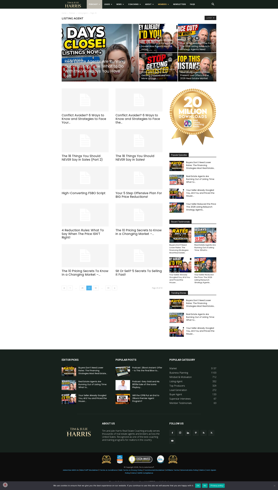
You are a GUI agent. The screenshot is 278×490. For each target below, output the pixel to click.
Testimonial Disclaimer (154, 470)
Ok (198, 485)
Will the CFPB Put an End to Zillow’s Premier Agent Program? (145, 398)
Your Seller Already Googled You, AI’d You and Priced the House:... (200, 193)
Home (64, 13)
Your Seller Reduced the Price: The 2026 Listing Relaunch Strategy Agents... (201, 207)
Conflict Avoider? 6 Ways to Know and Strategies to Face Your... (84, 119)
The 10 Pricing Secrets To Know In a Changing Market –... (85, 273)
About (148, 4)
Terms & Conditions (108, 470)
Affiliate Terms (172, 470)
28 (82, 288)
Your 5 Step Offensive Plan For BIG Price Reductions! (139, 195)
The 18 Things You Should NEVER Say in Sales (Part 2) (82, 158)
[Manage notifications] (5, 484)
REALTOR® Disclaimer (89, 470)
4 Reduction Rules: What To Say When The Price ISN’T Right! (83, 234)
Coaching (133, 4)
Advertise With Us (71, 470)
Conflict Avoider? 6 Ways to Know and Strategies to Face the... (138, 119)
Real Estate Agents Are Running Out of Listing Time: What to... (200, 179)
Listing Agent (83, 13)
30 (96, 288)
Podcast (93, 4)
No (205, 485)
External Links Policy (189, 470)
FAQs (192, 4)
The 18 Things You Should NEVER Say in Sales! (135, 158)
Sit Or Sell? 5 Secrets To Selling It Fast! (139, 273)
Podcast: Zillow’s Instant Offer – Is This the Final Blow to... (147, 369)
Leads (107, 4)
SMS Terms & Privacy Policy (131, 470)
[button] (212, 4)
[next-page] (114, 288)
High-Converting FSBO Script (83, 193)
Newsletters (179, 4)
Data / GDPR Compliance (142, 473)
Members (162, 4)
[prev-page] (64, 288)
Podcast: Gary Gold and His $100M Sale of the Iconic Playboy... (145, 384)
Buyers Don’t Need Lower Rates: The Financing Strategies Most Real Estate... (200, 165)
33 (108, 288)
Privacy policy (217, 485)
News (119, 4)
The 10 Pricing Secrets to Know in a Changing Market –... (139, 232)
